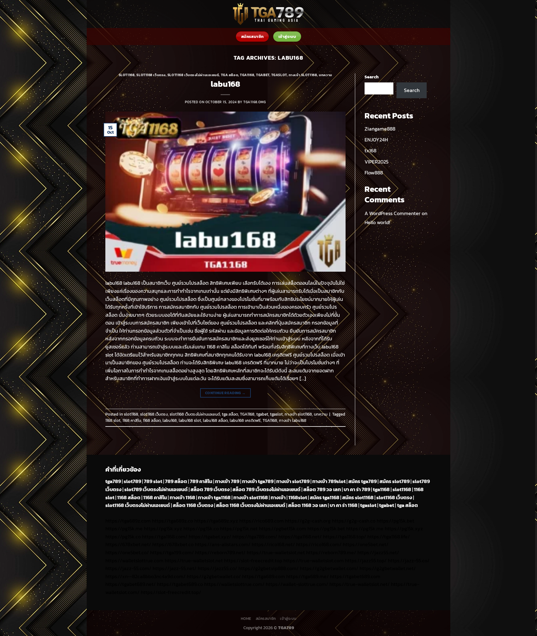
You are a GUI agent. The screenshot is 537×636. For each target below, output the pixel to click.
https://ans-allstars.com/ (222, 544)
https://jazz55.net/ (378, 552)
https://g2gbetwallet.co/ (214, 576)
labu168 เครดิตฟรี (245, 420)
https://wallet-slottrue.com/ (297, 584)
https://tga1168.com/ (164, 536)
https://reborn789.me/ (331, 552)
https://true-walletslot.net (276, 552)
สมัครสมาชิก (266, 618)
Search (372, 76)
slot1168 (127, 74)
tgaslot (279, 74)
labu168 (225, 84)
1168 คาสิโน (131, 420)
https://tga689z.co (172, 520)
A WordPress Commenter (392, 213)
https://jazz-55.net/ (174, 568)
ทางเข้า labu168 (292, 420)
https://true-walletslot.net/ (359, 584)
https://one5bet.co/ (127, 552)
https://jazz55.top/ (366, 560)
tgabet (262, 74)
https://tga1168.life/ (388, 536)
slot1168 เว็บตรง (150, 74)
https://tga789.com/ (254, 536)
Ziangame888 (380, 128)
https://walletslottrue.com (134, 560)
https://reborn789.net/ (220, 552)
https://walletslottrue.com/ (234, 584)
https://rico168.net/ (273, 544)
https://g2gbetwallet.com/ (329, 568)
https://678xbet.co (173, 544)
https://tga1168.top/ (344, 536)
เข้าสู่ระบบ (288, 618)
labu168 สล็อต (215, 420)
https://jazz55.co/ (217, 568)
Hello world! (377, 222)
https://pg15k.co (201, 528)
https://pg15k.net (239, 528)
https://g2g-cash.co (353, 520)
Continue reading (225, 393)
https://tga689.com (263, 576)
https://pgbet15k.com (282, 528)
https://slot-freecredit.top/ (171, 592)
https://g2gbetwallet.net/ (388, 568)
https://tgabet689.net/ (130, 584)
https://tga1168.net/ (300, 536)
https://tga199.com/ (172, 552)
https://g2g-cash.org (308, 520)
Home (246, 618)
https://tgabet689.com (355, 576)
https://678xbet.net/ (128, 544)
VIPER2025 (376, 161)
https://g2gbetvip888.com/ (268, 568)
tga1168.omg (254, 101)
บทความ (325, 74)
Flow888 (374, 172)
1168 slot (113, 420)
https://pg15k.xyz (163, 528)
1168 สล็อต (152, 420)
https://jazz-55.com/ (128, 568)
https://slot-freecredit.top (253, 560)
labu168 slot (190, 420)
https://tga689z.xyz (216, 520)
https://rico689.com (261, 520)
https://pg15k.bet (395, 520)
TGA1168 (247, 74)
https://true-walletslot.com (313, 560)
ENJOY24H (376, 139)
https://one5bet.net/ (365, 544)
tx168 (370, 150)
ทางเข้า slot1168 (303, 74)
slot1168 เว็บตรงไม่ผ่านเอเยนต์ (193, 74)
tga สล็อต (229, 74)
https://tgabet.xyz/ (210, 536)
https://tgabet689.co (180, 584)
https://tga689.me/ (307, 576)
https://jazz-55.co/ (408, 560)
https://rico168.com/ (319, 544)
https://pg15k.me (124, 528)
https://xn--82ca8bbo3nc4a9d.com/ (145, 576)
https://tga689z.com (128, 520)
